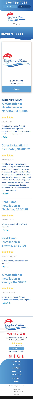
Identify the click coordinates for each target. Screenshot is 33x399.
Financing (16, 361)
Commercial (16, 375)
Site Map (16, 394)
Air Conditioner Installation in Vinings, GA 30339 (14, 278)
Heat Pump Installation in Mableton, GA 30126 (15, 205)
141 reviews (18, 345)
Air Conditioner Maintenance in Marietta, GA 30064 (15, 107)
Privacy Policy (16, 389)
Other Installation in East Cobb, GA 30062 (16, 147)
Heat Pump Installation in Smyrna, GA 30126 (14, 241)
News (16, 381)
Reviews (16, 364)
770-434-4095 (16, 2)
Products (16, 371)
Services (16, 368)
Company (16, 378)
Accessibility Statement (16, 391)
